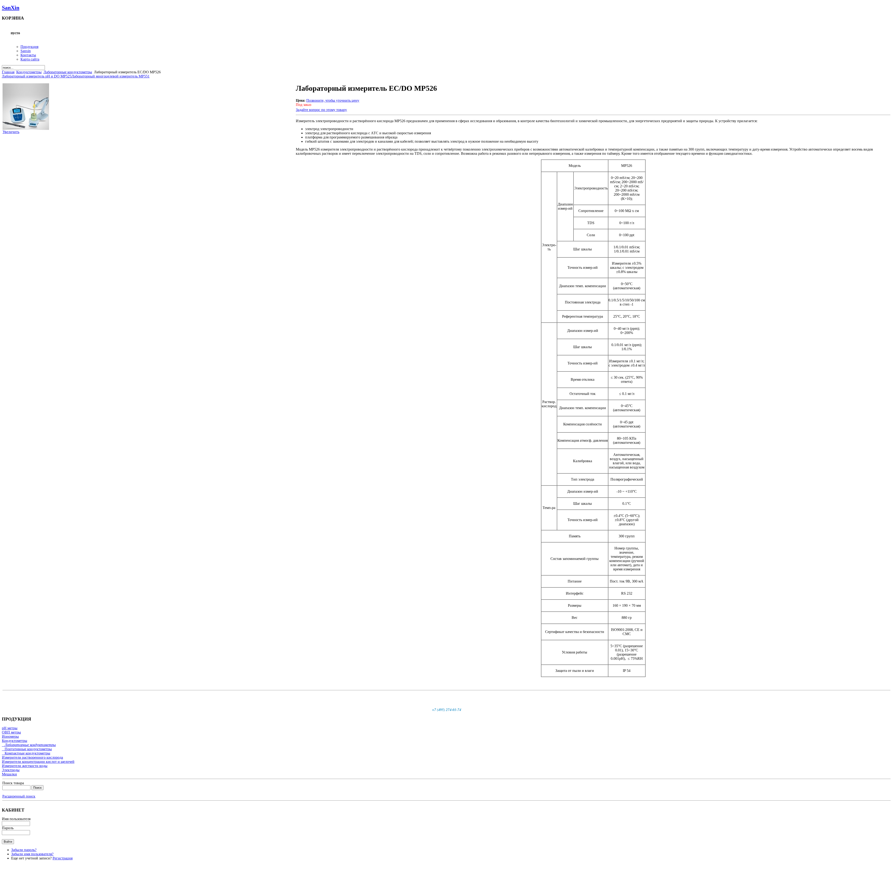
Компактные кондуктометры (26, 753)
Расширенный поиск (18, 796)
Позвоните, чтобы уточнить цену (332, 100)
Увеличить (11, 132)
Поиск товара (13, 783)
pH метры (9, 728)
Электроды (11, 770)
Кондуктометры (29, 72)
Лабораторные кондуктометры (67, 72)
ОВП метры (11, 732)
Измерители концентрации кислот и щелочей (38, 762)
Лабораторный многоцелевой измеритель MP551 (110, 76)
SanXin (10, 8)
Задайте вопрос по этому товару (321, 110)
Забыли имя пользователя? (32, 854)
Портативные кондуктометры (27, 749)
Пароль (7, 828)
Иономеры (10, 736)
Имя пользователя (16, 819)
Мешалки (9, 774)
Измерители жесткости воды (24, 766)
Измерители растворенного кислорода (32, 757)
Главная (8, 72)
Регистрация (63, 858)
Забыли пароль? (24, 850)
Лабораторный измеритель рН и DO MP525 (36, 76)
